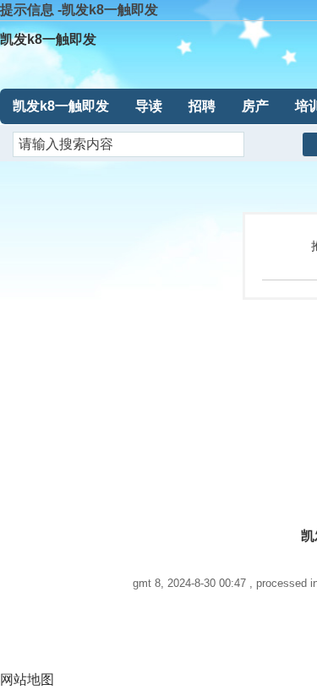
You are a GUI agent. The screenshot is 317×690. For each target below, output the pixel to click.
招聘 (202, 106)
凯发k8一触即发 (48, 39)
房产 (255, 106)
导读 (148, 106)
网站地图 (27, 679)
